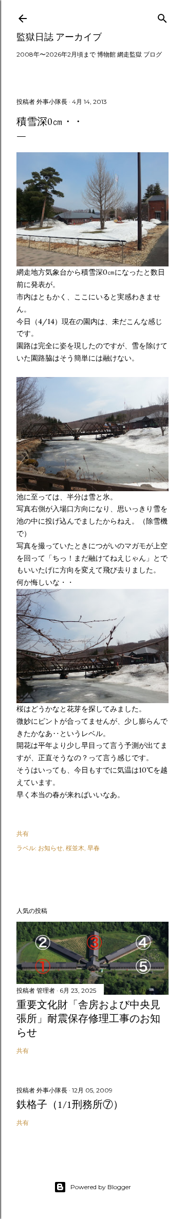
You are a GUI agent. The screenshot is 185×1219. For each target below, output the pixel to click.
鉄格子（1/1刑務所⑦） (69, 1104)
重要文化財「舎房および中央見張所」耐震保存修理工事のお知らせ (88, 1018)
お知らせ (50, 848)
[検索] (162, 16)
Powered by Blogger (100, 1187)
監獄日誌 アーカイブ (59, 37)
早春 (93, 848)
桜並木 (75, 848)
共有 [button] (22, 833)
